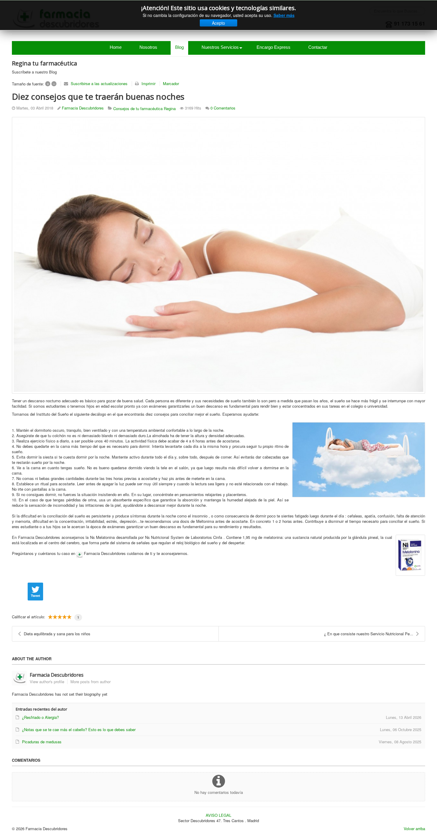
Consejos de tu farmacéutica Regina (144, 108)
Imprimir (148, 83)
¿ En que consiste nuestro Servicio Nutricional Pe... (368, 633)
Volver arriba (414, 828)
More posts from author (90, 681)
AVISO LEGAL (218, 815)
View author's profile (47, 681)
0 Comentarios (222, 108)
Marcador (171, 83)
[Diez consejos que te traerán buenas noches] (218, 255)
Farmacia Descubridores (83, 108)
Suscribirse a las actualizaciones (99, 83)
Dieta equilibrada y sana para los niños (57, 633)
